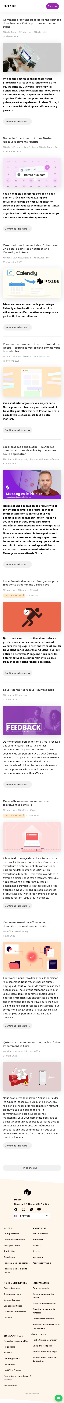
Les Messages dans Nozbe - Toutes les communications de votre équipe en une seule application (29, 451)
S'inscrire (52, 6)
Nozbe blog (9, 1364)
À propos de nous (12, 1294)
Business (9, 459)
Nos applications (12, 1245)
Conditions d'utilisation (15, 1311)
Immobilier (38, 1239)
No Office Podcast (13, 1370)
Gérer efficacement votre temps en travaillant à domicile (26, 803)
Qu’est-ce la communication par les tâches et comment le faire (32, 1044)
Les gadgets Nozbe (13, 1305)
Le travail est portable (43, 1318)
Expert (34, 590)
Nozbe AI (8, 1352)
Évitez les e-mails (41, 1288)
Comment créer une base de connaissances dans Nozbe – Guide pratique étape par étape (32, 23)
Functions (40, 356)
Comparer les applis (42, 1345)
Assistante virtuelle (42, 1262)
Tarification (9, 1251)
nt (46, 32)
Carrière (8, 1317)
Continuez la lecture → (17, 121)
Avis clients (9, 1257)
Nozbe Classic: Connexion (45, 1339)
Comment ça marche (14, 1239)
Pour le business (40, 1233)
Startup (36, 1251)
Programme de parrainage (16, 1262)
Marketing (38, 1257)
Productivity (26, 32)
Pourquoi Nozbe (11, 1233)
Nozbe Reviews (32, 1393)
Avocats (36, 1245)
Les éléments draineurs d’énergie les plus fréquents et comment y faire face (30, 583)
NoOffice (23, 810)
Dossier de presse (12, 1300)
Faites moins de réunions (45, 1303)
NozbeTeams (11, 32)
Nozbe (38, 32)
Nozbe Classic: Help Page (45, 1351)
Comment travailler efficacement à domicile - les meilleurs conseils (26, 924)
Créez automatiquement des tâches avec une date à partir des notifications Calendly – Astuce (30, 249)
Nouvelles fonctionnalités (16, 1340)
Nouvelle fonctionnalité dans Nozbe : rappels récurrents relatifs (28, 140)
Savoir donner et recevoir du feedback (28, 690)
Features (33, 147)
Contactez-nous (11, 1288)
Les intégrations (11, 1358)
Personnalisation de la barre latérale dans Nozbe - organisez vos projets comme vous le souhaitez (31, 348)
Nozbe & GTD (10, 1385)
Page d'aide (9, 1346)
